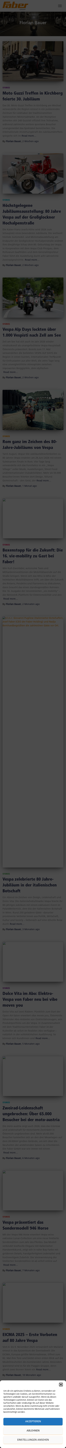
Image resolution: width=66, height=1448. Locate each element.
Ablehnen (33, 1431)
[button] (61, 1384)
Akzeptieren (33, 1421)
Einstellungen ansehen (33, 1440)
